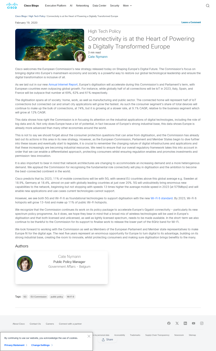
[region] (46, 341)
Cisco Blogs (31, 5)
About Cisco (19, 323)
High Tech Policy (37, 16)
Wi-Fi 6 (70, 296)
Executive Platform (55, 5)
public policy (57, 296)
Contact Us (35, 323)
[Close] (88, 336)
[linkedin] (185, 323)
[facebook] (168, 323)
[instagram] (201, 323)
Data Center (99, 5)
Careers (50, 323)
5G (25, 296)
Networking (82, 5)
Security (114, 5)
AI (71, 5)
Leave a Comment (191, 23)
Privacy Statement (14, 345)
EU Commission (39, 296)
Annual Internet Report (63, 84)
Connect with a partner (70, 323)
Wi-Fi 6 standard (162, 198)
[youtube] (193, 323)
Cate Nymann (98, 56)
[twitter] (177, 323)
